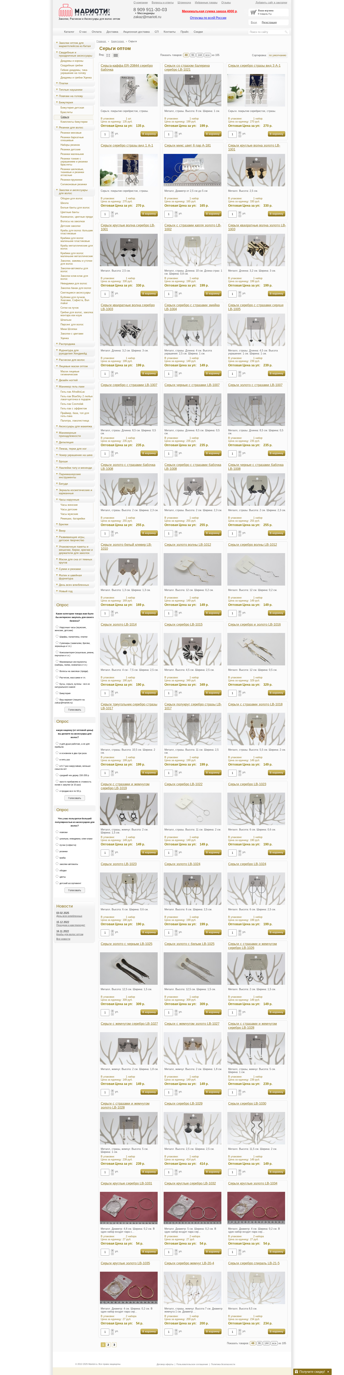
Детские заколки (70, 225)
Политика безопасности (223, 1364)
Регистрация (269, 22)
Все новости (63, 939)
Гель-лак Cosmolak (72, 403)
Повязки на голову (71, 96)
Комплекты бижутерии (74, 121)
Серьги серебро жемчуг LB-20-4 (189, 1263)
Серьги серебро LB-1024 (247, 864)
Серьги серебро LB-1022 (183, 784)
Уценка (65, 338)
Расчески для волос (72, 359)
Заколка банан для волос (76, 288)
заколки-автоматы (68, 864)
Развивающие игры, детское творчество (72, 538)
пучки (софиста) (67, 845)
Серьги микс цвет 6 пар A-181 (187, 145)
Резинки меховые (71, 132)
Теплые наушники (70, 89)
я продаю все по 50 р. (70, 791)
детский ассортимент (70, 883)
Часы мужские (69, 513)
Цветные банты (70, 212)
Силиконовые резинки (74, 184)
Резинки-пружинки (71, 179)
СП (157, 31)
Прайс (185, 31)
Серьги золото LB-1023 (119, 864)
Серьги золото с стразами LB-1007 (255, 385)
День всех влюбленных (74, 584)
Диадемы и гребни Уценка (76, 77)
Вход (254, 22)
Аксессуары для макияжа (75, 426)
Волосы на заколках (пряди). (74, 671)
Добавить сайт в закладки (271, 2)
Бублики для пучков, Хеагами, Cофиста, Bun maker (75, 300)
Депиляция (66, 442)
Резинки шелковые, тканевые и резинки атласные (72, 172)
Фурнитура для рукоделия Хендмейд (73, 352)
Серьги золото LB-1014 (119, 624)
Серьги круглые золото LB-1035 (125, 1263)
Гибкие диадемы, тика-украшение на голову (74, 71)
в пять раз (64, 759)
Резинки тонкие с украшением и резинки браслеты (74, 161)
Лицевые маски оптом (73, 366)
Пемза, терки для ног (73, 448)
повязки (63, 832)
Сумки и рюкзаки (70, 568)
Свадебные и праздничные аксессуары (75, 54)
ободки (62, 870)
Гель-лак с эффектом (74, 408)
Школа (64, 202)
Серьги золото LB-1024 (182, 864)
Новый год (65, 591)
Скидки (198, 31)
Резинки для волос (71, 127)
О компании (141, 2)
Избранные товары (206, 2)
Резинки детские (70, 149)
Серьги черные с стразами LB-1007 (192, 385)
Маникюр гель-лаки (71, 386)
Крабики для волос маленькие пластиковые (75, 240)
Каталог (69, 31)
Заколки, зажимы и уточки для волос (76, 262)
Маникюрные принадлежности (70, 434)
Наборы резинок (70, 144)
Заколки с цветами (72, 333)
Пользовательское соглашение (192, 1364)
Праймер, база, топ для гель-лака (75, 415)
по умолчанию (277, 55)
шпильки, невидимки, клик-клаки (75, 838)
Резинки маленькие (72, 154)
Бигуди (63, 483)
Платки (63, 83)
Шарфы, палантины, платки (73, 637)
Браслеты (66, 112)
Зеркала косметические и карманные (75, 491)
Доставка (112, 31)
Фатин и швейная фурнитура (70, 577)
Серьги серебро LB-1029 (183, 1103)
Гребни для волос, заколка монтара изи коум (77, 314)
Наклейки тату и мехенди (75, 467)
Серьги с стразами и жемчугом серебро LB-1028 (252, 1026)
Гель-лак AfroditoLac (73, 391)
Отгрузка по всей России (208, 18)
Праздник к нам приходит (70, 925)
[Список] (115, 55)
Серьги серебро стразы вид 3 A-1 (254, 65)
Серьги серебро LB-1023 (247, 784)
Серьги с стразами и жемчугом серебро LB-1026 (252, 946)
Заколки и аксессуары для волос (73, 191)
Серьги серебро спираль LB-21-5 (254, 1263)
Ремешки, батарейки (73, 518)
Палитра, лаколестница (75, 420)
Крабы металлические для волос (77, 247)
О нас (83, 31)
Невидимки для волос (74, 283)
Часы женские (69, 504)
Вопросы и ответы (163, 2)
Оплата (97, 31)
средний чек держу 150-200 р (74, 775)
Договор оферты (165, 1364)
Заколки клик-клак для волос (74, 277)
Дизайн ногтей (68, 380)
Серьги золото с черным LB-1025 (126, 944)
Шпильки (66, 319)
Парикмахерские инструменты (70, 475)
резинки (63, 851)
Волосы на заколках (73, 221)
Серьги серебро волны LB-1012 (252, 545)
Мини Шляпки (69, 329)
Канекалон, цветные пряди (77, 216)
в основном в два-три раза (73, 753)
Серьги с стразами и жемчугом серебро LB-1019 (125, 786)
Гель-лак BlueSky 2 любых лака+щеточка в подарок (77, 398)
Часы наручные (69, 499)
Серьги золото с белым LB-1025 (189, 944)
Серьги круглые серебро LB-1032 (190, 1183)
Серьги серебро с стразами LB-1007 (129, 385)
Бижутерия (66, 102)
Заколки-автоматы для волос (74, 270)
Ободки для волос (72, 198)
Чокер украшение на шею (76, 455)
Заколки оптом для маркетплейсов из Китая (75, 44)
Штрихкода (184, 2)
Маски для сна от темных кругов (75, 561)
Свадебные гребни (72, 65)
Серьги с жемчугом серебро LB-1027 (129, 1024)
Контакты (170, 31)
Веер (62, 530)
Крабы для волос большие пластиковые (77, 232)
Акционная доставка (136, 31)
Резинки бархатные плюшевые (72, 139)
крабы (62, 858)
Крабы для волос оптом (69, 934)
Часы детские (69, 509)
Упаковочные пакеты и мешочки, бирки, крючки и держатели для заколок (76, 549)
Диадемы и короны (72, 60)
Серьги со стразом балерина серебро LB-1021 (187, 67)
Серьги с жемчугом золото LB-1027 (191, 1024)
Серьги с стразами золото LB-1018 (255, 704)
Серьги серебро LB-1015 (183, 624)
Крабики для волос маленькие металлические (77, 255)
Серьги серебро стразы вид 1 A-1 (127, 145)
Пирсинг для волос (72, 324)
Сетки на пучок (70, 307)
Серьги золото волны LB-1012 (187, 545)
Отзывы (226, 2)
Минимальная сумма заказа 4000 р (209, 11)
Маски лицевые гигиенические (70, 373)
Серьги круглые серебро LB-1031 (126, 1183)
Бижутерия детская (72, 107)
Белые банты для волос (75, 207)
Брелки (63, 524)
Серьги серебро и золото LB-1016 (254, 624)
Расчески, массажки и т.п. (72, 677)
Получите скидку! (312, 1371)
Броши (63, 461)
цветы (62, 877)
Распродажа (67, 343)
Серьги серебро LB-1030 (247, 1103)
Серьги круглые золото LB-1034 (252, 1183)
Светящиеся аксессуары (75, 292)
